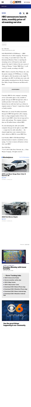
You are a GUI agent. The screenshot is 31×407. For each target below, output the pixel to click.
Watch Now (26, 2)
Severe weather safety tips (12, 280)
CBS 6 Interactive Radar (11, 278)
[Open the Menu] (2, 2)
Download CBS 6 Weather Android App (14, 294)
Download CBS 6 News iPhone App (14, 287)
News (4, 13)
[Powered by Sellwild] (27, 244)
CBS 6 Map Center (10, 282)
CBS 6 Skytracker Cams (11, 284)
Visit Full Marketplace (24, 157)
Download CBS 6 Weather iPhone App (15, 289)
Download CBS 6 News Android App (15, 291)
